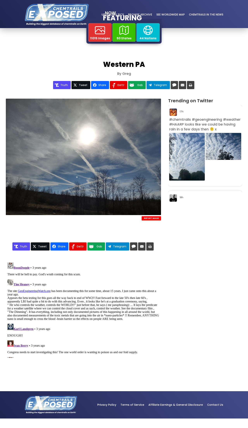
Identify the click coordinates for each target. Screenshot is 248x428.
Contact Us (215, 405)
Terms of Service (132, 405)
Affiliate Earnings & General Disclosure (175, 405)
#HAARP (176, 124)
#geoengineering (207, 119)
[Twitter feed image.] (187, 157)
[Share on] (174, 85)
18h (182, 197)
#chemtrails (180, 119)
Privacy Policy (106, 405)
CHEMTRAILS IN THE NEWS (206, 14)
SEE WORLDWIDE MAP (170, 14)
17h (182, 111)
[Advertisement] (194, 267)
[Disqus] (83, 309)
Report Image (151, 218)
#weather (232, 119)
